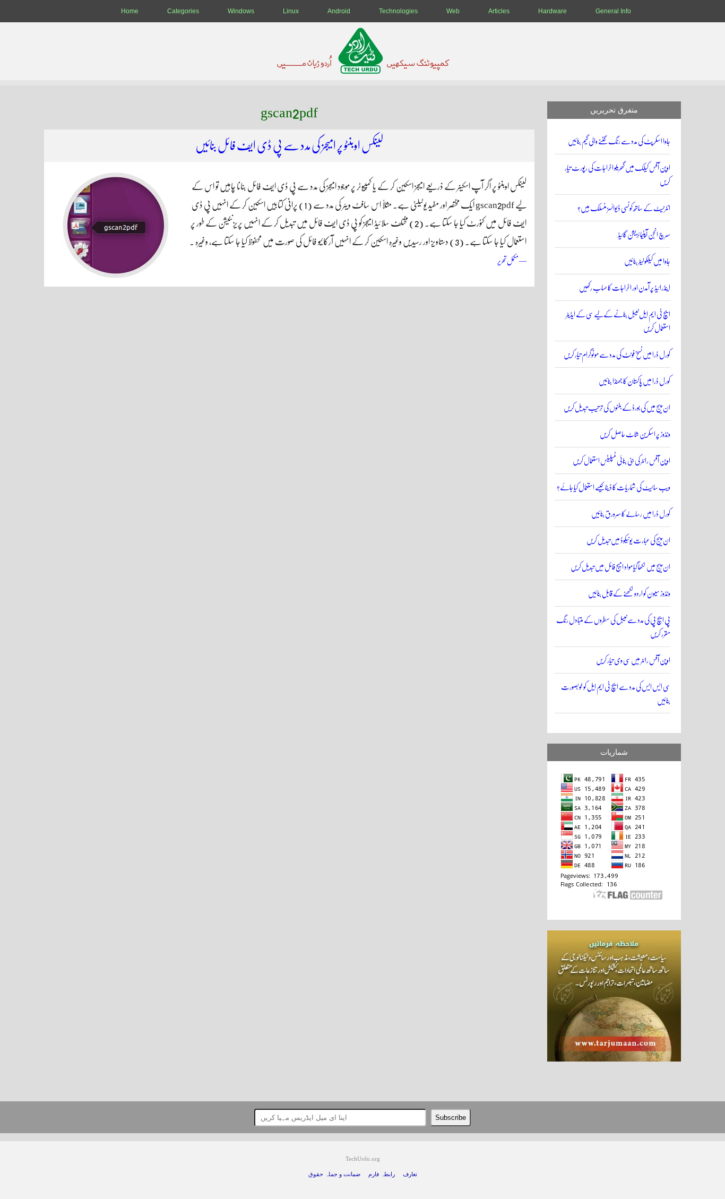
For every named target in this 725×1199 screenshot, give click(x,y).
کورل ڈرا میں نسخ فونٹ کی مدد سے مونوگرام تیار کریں (617, 355)
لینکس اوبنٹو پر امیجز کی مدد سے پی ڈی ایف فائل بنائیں (289, 146)
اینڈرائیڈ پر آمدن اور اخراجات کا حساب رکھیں (624, 288)
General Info (613, 11)
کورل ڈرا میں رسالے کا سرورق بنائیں (630, 514)
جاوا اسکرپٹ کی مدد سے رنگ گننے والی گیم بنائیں (619, 141)
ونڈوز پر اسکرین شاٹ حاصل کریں (635, 434)
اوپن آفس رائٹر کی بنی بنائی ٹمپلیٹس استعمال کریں (621, 461)
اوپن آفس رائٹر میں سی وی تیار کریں (633, 660)
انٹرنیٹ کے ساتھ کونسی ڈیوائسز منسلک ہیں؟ (623, 208)
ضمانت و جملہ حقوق (334, 1174)
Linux (291, 11)
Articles (499, 11)
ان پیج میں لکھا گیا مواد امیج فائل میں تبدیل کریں (620, 567)
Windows (241, 11)
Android (338, 11)
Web (453, 11)
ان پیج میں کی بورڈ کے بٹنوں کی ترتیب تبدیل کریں (617, 408)
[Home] (363, 71)
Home (130, 11)
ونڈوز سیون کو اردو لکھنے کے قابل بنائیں (629, 594)
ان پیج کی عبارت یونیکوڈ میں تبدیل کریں (628, 541)
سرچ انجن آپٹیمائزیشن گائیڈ (644, 235)
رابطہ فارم (381, 1174)
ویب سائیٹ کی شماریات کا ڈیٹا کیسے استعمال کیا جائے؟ (613, 487)
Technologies (398, 11)
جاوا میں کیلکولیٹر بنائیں (647, 261)
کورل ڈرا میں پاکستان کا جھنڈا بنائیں (634, 381)
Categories (183, 11)
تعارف (410, 1174)
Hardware (552, 11)
